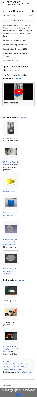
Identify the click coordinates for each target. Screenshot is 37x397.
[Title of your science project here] (11, 312)
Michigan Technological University (16, 364)
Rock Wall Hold (8, 191)
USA (14, 366)
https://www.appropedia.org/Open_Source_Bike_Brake (10, 348)
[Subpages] (33, 11)
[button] (3, 3)
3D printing (22, 366)
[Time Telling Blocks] (11, 290)
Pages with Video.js (24, 372)
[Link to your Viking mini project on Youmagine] (11, 258)
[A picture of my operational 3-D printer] (11, 128)
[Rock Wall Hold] (11, 181)
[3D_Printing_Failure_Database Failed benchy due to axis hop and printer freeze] (11, 151)
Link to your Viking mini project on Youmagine (9, 271)
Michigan (7, 366)
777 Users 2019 (10, 369)
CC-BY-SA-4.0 (21, 384)
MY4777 (21, 369)
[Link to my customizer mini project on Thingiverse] (11, 202)
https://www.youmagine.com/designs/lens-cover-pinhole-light (10, 242)
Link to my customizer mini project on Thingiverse (10, 215)
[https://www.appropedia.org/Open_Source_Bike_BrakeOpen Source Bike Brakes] (11, 336)
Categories (7, 361)
